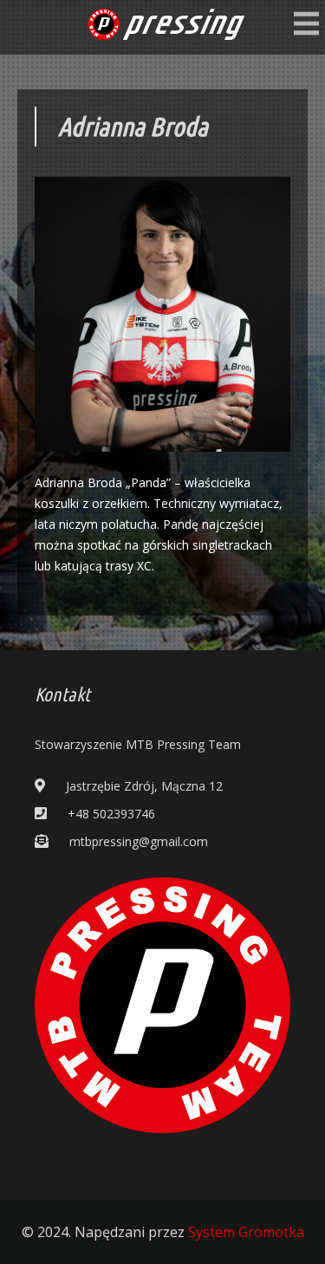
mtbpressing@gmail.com (138, 841)
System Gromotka (246, 1231)
